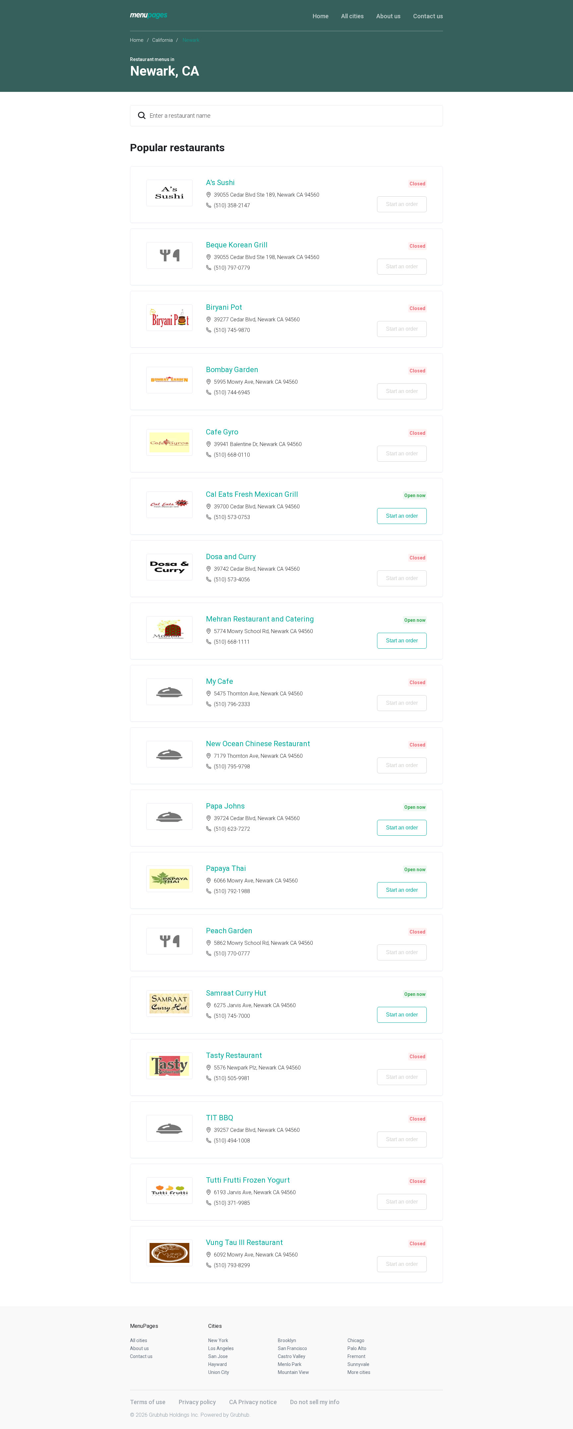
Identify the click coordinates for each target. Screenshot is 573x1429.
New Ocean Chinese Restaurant (258, 744)
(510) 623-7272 (232, 829)
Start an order (402, 204)
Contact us (428, 16)
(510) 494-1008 (232, 1140)
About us (388, 16)
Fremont (356, 1356)
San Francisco (292, 1348)
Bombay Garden (232, 369)
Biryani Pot (224, 307)
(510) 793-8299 (232, 1265)
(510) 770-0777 (232, 953)
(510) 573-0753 (232, 517)
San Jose (218, 1356)
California (162, 40)
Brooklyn (287, 1340)
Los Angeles (221, 1348)
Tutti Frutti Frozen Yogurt (248, 1180)
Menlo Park (289, 1364)
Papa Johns (225, 806)
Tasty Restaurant (234, 1055)
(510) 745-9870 (232, 330)
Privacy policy (197, 1401)
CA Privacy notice (253, 1401)
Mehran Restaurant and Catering (260, 619)
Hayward (217, 1364)
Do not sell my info (315, 1401)
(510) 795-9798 (232, 766)
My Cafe (219, 681)
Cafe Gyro (222, 432)
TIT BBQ (219, 1118)
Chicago (356, 1340)
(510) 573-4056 (232, 579)
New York (218, 1340)
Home (321, 16)
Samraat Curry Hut (236, 993)
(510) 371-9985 (232, 1203)
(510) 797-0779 (232, 268)
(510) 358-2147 (232, 205)
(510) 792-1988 (232, 891)
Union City (218, 1372)
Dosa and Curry (231, 556)
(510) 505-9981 (232, 1078)
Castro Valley (291, 1356)
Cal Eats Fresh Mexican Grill (252, 494)
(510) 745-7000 (232, 1016)
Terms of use (147, 1401)
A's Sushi (220, 182)
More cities (359, 1372)
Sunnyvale (358, 1364)
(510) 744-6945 (232, 392)
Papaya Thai (226, 868)
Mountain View (293, 1372)
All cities (352, 16)
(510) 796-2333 (232, 704)
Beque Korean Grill (237, 245)
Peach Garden (229, 931)
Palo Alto (357, 1348)
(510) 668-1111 (232, 642)
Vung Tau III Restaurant (244, 1242)
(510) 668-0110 (232, 455)
